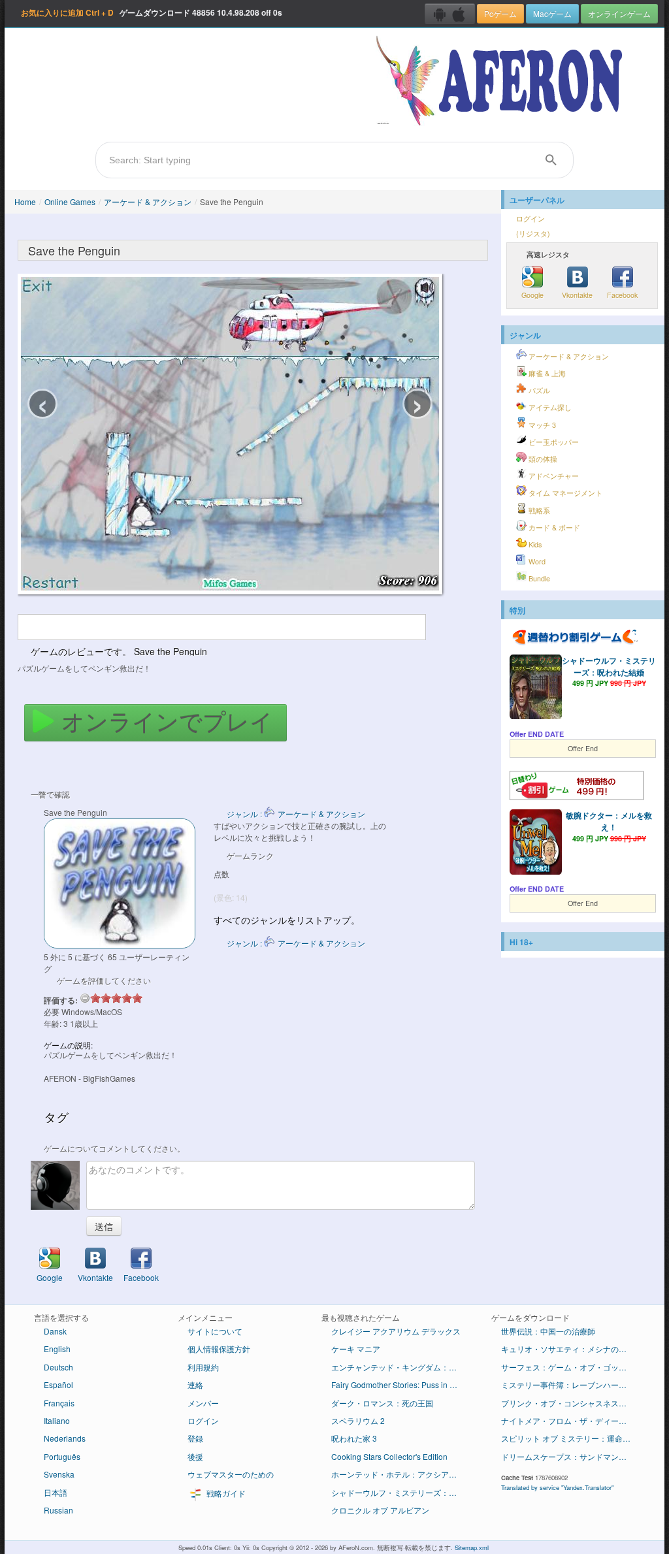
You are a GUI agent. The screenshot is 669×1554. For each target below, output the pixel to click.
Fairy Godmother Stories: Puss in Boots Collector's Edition (401, 1384)
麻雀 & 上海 (546, 373)
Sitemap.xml (472, 1547)
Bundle (538, 578)
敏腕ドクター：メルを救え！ (609, 821)
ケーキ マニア (355, 1348)
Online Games (69, 201)
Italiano (57, 1420)
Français (59, 1402)
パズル (538, 390)
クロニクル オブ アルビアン (380, 1509)
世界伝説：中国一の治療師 (548, 1330)
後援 (195, 1456)
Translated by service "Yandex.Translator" (557, 1487)
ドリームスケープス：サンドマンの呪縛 (571, 1456)
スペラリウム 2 (358, 1420)
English (57, 1348)
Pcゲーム (500, 13)
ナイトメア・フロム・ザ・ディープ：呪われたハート (571, 1420)
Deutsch (58, 1366)
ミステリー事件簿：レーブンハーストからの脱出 (571, 1384)
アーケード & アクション (147, 201)
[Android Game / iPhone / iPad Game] (450, 13)
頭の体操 (542, 459)
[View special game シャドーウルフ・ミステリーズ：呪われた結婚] (536, 688)
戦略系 (538, 510)
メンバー (203, 1402)
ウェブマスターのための (231, 1474)
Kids (534, 544)
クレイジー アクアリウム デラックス (396, 1330)
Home (25, 201)
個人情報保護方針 (219, 1348)
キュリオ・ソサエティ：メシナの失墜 (567, 1348)
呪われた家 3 (354, 1438)
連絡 (195, 1384)
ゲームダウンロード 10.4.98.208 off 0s (151, 12)
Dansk (55, 1330)
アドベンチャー (553, 476)
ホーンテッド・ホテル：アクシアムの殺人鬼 (401, 1474)
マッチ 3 (541, 425)
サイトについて (215, 1330)
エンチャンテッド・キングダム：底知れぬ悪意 (401, 1366)
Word (536, 561)
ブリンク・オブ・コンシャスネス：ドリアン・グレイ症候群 (571, 1402)
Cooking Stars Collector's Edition (389, 1456)
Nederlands (65, 1438)
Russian (58, 1509)
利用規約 (203, 1366)
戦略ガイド (225, 1492)
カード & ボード (553, 527)
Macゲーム (552, 13)
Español (58, 1384)
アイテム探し (549, 407)
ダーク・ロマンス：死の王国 (382, 1402)
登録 (195, 1438)
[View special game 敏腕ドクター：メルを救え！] (536, 843)
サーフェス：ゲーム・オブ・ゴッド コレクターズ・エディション (571, 1366)
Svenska (59, 1474)
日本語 (55, 1492)
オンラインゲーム (619, 13)
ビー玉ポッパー (553, 442)
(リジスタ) (533, 233)
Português (62, 1456)
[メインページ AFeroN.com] (502, 81)
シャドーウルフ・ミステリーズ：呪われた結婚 (609, 666)
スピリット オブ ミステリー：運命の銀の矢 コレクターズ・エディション (571, 1438)
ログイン (530, 218)
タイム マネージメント (564, 493)
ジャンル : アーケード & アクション (296, 813)
